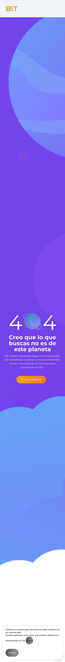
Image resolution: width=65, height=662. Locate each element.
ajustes (29, 640)
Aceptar (12, 653)
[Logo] (12, 8)
